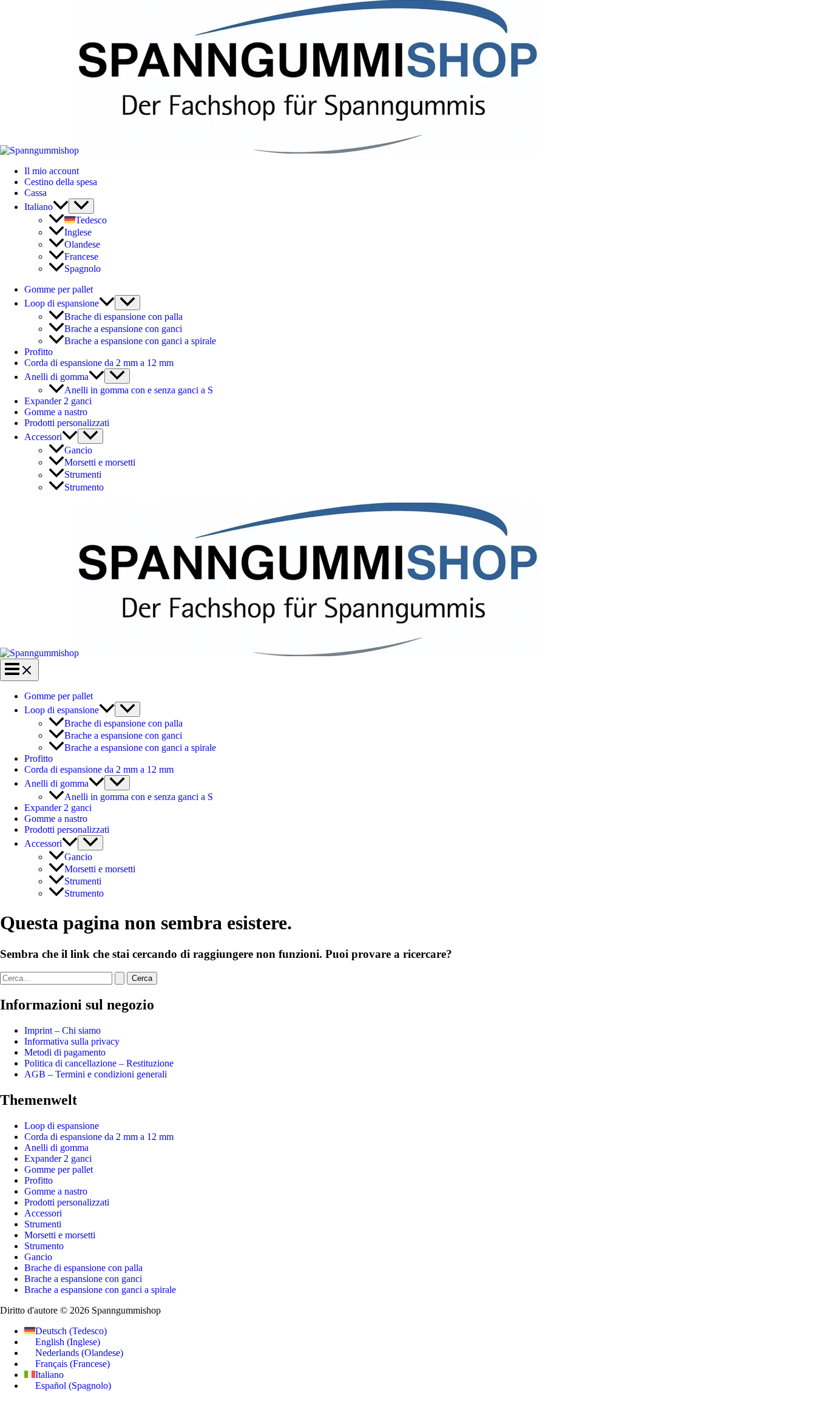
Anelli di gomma (56, 376)
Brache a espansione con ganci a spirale (140, 341)
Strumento (84, 487)
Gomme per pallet (58, 289)
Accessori (43, 437)
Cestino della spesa (60, 182)
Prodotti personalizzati (66, 423)
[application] (61, 207)
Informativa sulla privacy (72, 1041)
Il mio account (51, 171)
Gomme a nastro (55, 412)
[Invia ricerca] (119, 978)
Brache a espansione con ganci (123, 329)
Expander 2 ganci (58, 401)
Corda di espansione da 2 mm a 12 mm (99, 363)
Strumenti (82, 475)
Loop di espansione (61, 303)
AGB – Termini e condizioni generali (95, 1074)
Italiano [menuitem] (49, 1374)
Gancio (78, 450)
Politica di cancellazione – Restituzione (99, 1063)
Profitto (38, 352)
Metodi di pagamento (65, 1052)
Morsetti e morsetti (99, 462)
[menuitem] (46, 207)
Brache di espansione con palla (123, 316)
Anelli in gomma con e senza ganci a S (138, 390)
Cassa (35, 193)
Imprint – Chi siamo (62, 1030)
